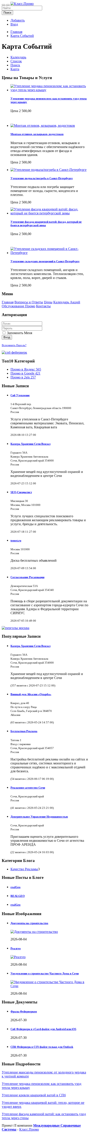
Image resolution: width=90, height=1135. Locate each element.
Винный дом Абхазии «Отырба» (30, 694)
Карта (14, 69)
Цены (48, 302)
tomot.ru (15, 540)
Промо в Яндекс (25, 369)
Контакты (43, 306)
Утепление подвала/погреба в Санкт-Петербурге (41, 178)
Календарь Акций (66, 302)
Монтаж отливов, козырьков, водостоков (37, 134)
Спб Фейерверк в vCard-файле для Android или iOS (43, 1029)
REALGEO (17, 896)
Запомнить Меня (19, 333)
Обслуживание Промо (18, 306)
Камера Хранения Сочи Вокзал (30, 443)
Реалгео (15, 948)
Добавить (17, 20)
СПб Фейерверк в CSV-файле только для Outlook (41, 1046)
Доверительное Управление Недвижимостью (39, 816)
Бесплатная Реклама (23, 731)
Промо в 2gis (23, 377)
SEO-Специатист (21, 492)
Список (16, 61)
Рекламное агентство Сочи (27, 787)
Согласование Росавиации (27, 577)
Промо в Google (25, 373)
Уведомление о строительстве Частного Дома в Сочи (44, 973)
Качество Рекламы (24, 869)
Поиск (7, 12)
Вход (14, 24)
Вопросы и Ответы (28, 302)
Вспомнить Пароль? (14, 345)
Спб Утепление (20, 395)
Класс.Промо (29, 1129)
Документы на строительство (29, 923)
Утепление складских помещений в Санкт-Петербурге (45, 261)
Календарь (18, 57)
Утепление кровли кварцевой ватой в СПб (34, 1095)
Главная (16, 32)
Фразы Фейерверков (23, 1011)
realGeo (15, 887)
